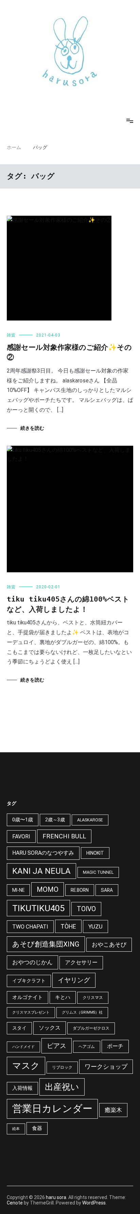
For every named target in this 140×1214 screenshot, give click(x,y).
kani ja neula (41, 871)
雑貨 (11, 335)
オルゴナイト (27, 997)
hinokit (95, 853)
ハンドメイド (23, 1047)
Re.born (80, 890)
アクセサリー (81, 962)
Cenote (15, 1202)
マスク (26, 1066)
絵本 (16, 1129)
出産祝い (62, 1087)
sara (107, 890)
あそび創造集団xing (46, 944)
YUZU (95, 926)
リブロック (62, 1067)
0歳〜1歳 (22, 820)
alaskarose (90, 820)
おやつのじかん (32, 962)
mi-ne (18, 890)
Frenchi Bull (64, 836)
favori (21, 836)
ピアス (56, 1046)
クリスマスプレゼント (31, 1012)
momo (47, 889)
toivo (86, 909)
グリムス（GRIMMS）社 (82, 1012)
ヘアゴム (86, 1046)
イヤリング (74, 980)
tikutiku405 (38, 908)
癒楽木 (113, 1109)
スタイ (19, 1028)
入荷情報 (22, 1088)
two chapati (30, 926)
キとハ (62, 997)
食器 (37, 1128)
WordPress (94, 1202)
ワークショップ (106, 1066)
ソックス (49, 1027)
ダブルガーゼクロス (91, 1028)
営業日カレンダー (52, 1108)
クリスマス (93, 997)
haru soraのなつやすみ (43, 853)
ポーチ (115, 1046)
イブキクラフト (29, 980)
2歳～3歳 (55, 819)
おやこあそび (109, 944)
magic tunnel (98, 872)
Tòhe (68, 926)
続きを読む (32, 428)
